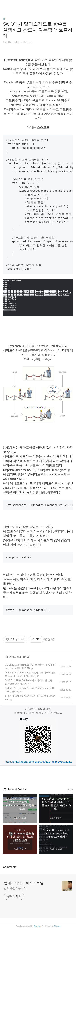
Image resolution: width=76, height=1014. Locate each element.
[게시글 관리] (22, 639)
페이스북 (29, 774)
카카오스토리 (38, 774)
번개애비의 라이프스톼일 (23, 883)
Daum (37, 926)
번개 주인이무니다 (15, 888)
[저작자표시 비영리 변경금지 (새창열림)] (49, 639)
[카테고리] (5, 4)
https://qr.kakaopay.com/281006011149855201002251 (38, 761)
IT (4, 18)
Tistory (57, 926)
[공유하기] (17, 639)
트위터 (46, 774)
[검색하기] (71, 4)
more (70, 789)
